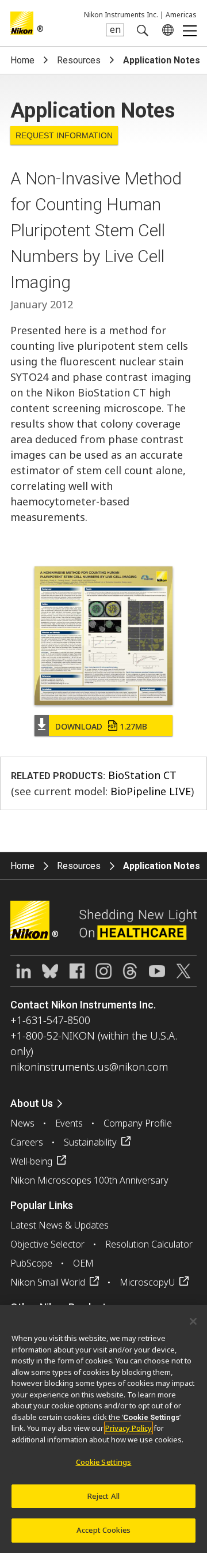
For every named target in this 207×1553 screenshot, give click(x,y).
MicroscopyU (147, 1282)
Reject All (103, 1496)
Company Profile (137, 1123)
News (22, 1123)
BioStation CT (142, 775)
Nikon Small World (47, 1282)
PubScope (31, 1263)
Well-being (31, 1161)
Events (69, 1123)
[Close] (193, 1321)
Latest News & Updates (59, 1225)
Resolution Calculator (149, 1244)
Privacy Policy (128, 1428)
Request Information (64, 135)
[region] (103, 1429)
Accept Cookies (103, 1530)
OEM (83, 1263)
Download (101, 726)
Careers (26, 1142)
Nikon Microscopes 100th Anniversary (89, 1180)
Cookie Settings (104, 1462)
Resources (79, 60)
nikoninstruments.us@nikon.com (89, 1067)
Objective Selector (47, 1244)
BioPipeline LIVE (150, 791)
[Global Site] (166, 30)
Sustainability (90, 1142)
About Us (31, 1103)
